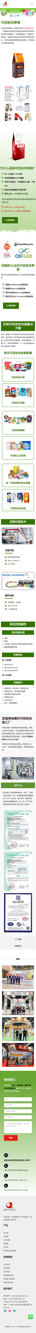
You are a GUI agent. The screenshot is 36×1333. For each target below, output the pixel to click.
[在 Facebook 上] (5, 1311)
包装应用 (7, 1268)
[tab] (18, 785)
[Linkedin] (14, 1311)
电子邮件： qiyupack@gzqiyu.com (16, 1296)
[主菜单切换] (32, 4)
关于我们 (7, 1264)
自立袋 (6, 1233)
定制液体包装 (8, 1282)
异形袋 (6, 1247)
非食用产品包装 (9, 1279)
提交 (11, 1138)
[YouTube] (10, 1311)
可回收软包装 (28, 28)
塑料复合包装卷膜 (10, 1251)
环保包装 (7, 1272)
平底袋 (6, 1236)
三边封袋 (7, 1240)
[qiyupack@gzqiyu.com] (6, 1155)
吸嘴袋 (6, 1243)
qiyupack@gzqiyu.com (17, 1160)
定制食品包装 (8, 1275)
